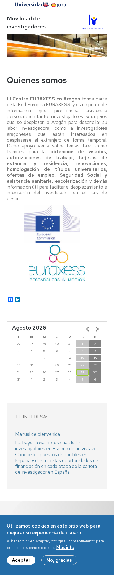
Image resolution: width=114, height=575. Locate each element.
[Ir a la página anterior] (87, 329)
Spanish (53, 5)
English (45, 5)
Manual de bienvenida (37, 434)
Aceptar (21, 560)
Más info (65, 547)
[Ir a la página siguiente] (97, 329)
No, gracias (59, 560)
